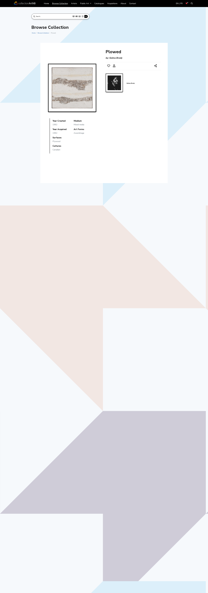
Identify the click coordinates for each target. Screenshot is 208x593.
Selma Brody (115, 57)
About (123, 3)
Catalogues (99, 3)
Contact (132, 3)
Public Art (85, 3)
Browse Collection (60, 3)
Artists (74, 3)
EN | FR (179, 3)
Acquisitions (112, 3)
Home (46, 3)
